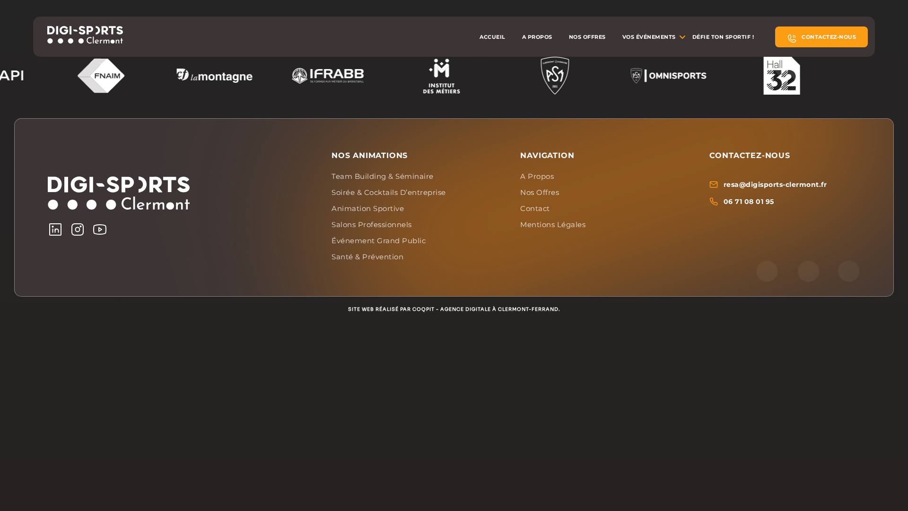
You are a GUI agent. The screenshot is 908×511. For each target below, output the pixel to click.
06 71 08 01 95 (749, 201)
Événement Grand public (379, 240)
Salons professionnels (372, 224)
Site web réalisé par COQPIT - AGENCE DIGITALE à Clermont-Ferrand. (454, 309)
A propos (537, 37)
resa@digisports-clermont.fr (775, 184)
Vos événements (649, 37)
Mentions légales (552, 224)
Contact (535, 208)
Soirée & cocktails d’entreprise (389, 192)
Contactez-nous (829, 37)
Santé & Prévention (367, 256)
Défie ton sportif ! (723, 37)
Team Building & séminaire (383, 176)
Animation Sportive (368, 208)
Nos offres (587, 37)
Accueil (493, 37)
